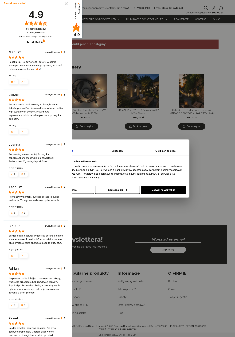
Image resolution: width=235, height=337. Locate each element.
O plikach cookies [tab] (165, 150)
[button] (5, 3)
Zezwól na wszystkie (163, 189)
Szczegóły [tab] (117, 150)
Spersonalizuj (115, 189)
